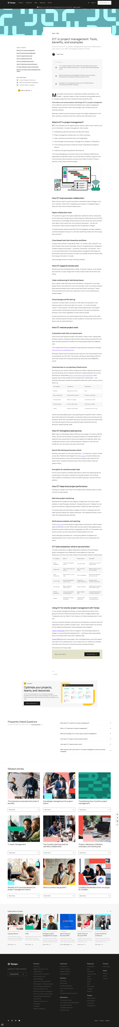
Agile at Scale (63, 983)
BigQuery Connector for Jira (40, 969)
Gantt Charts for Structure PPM (65, 934)
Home (53, 33)
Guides (89, 981)
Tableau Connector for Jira (40, 1001)
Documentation (35, 724)
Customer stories (91, 974)
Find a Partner (106, 966)
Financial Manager (38, 979)
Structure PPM (37, 998)
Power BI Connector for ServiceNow (42, 993)
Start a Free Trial (25, 90)
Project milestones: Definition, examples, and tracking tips (91, 845)
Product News (90, 986)
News (88, 984)
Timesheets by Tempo (65, 1000)
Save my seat (76, 7)
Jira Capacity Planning (66, 1005)
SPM (36, 2)
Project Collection (64, 974)
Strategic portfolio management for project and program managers (50, 935)
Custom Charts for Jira (39, 976)
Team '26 (105, 978)
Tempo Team (59, 54)
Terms (96, 1020)
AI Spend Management (66, 986)
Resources (42, 2)
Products (20, 2)
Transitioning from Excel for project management (93, 802)
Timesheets (36, 1006)
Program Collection (65, 971)
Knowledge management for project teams (58, 802)
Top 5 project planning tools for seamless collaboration (55, 845)
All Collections (64, 966)
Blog (58, 33)
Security (107, 1020)
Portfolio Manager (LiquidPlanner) (42, 986)
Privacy (102, 1020)
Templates (90, 989)
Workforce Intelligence (39, 1008)
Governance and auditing (66, 988)
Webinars (89, 991)
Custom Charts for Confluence (101, 934)
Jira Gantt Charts (64, 1010)
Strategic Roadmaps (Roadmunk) (42, 996)
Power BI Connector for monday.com (43, 991)
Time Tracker (36, 1003)
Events (89, 976)
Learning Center (91, 998)
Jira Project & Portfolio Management (69, 1002)
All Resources (90, 966)
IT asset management (17, 844)
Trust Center (90, 1003)
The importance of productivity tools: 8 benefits (23, 802)
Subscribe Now (14, 974)
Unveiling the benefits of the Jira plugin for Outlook (94, 888)
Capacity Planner (13, 934)
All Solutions (63, 981)
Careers (105, 976)
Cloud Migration (91, 1005)
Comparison (90, 971)
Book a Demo (103, 2)
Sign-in (93, 2)
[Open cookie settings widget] (2, 1024)
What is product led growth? (54, 887)
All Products (36, 966)
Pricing (50, 2)
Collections (29, 2)
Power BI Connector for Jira (40, 989)
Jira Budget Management (66, 1007)
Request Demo (91, 654)
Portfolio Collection (65, 969)
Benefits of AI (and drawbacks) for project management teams (21, 888)
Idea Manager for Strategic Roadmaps (43, 984)
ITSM (26, 934)
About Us (105, 973)
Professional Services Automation (69, 993)
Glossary (89, 979)
